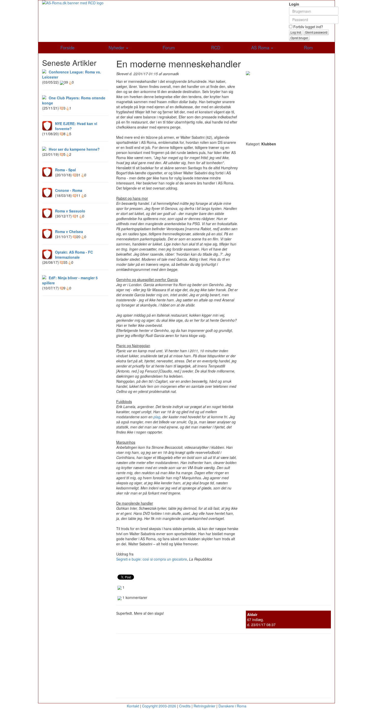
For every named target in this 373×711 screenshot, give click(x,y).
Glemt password (316, 32)
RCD (215, 47)
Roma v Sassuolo (70, 210)
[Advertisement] (288, 107)
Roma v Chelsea (69, 231)
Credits (185, 705)
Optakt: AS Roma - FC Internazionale (74, 255)
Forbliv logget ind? (307, 26)
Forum (169, 47)
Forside (67, 47)
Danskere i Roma (232, 705)
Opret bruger (299, 38)
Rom (308, 47)
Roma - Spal (65, 169)
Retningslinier (204, 705)
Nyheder (117, 47)
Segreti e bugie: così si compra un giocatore (151, 559)
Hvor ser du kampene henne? (74, 149)
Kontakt (133, 705)
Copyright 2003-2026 (159, 705)
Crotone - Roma (68, 190)
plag (157, 416)
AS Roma (260, 47)
